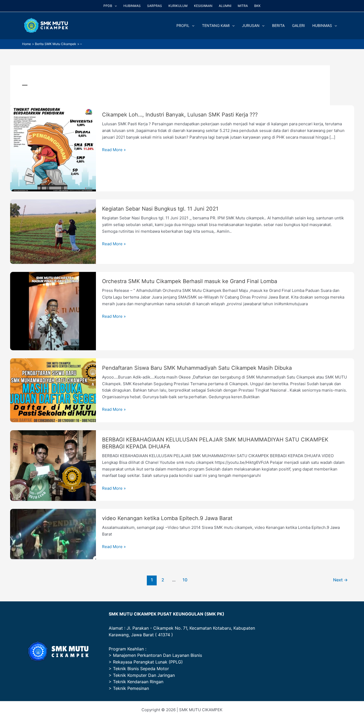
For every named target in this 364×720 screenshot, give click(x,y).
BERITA (278, 25)
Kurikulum (178, 6)
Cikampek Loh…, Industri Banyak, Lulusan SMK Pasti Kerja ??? (180, 114)
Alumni (225, 6)
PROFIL (182, 25)
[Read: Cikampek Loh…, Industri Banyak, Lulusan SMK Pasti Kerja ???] (53, 147)
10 (185, 579)
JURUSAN (251, 25)
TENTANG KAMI (216, 25)
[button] (114, 6)
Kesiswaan (203, 6)
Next (340, 579)
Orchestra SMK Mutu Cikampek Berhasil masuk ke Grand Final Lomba (189, 281)
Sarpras (154, 6)
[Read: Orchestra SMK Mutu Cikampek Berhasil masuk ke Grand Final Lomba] (53, 310)
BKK (257, 6)
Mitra (243, 6)
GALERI (298, 25)
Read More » (114, 150)
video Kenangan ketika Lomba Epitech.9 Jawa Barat (167, 518)
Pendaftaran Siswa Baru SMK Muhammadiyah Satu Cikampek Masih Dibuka (197, 368)
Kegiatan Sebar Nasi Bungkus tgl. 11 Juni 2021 (160, 209)
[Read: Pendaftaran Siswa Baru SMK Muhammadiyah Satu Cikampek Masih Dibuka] (53, 389)
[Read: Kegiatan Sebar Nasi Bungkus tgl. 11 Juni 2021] (53, 231)
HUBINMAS (322, 25)
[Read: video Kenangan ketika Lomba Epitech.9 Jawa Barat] (53, 533)
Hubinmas (132, 6)
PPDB (107, 6)
